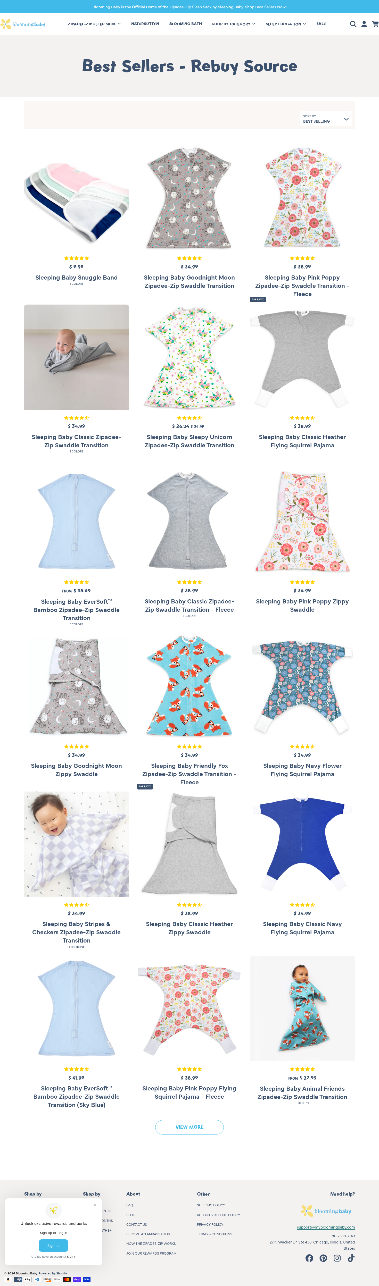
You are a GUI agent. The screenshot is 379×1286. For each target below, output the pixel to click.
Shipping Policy (211, 1205)
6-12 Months (102, 1220)
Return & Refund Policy (218, 1214)
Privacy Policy (210, 1224)
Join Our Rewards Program (151, 1253)
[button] (354, 24)
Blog (130, 1214)
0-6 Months (102, 1210)
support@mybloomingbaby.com (326, 1227)
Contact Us (136, 1224)
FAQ (129, 1205)
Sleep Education (284, 24)
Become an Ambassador (148, 1233)
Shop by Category (231, 24)
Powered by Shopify (52, 1273)
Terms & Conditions (214, 1233)
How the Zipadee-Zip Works (151, 1243)
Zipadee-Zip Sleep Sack (92, 24)
